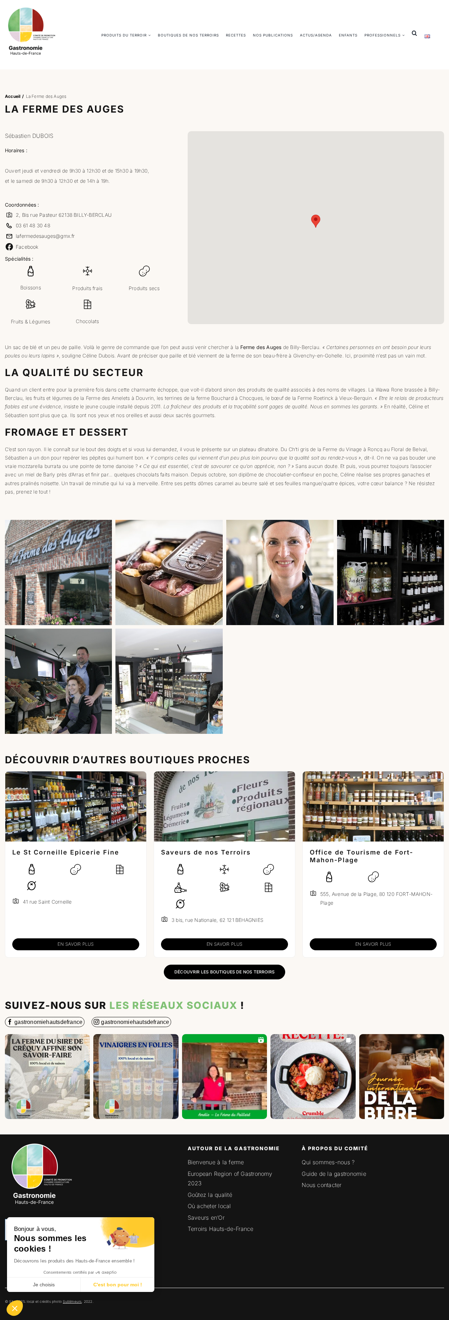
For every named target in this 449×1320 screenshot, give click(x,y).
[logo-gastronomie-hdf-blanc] (40, 1142)
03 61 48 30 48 (33, 225)
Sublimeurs (72, 1301)
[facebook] (45, 1022)
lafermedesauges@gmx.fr (45, 236)
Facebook (27, 247)
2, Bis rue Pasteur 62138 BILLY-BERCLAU (64, 215)
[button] (14, 1308)
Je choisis (44, 1284)
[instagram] (131, 1022)
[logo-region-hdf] (53, 1184)
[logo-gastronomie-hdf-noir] (31, 7)
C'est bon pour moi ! (117, 1284)
